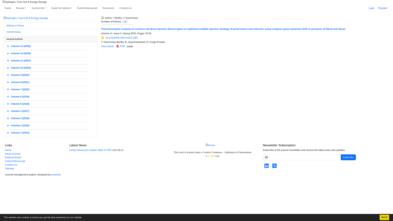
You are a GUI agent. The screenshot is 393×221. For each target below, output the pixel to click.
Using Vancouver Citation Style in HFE (90, 150)
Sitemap (9, 168)
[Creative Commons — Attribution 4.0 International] (212, 145)
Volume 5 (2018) (20, 104)
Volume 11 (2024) (21, 60)
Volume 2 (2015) (20, 125)
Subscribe (348, 157)
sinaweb (56, 174)
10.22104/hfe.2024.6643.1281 (121, 37)
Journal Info (37, 8)
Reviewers (108, 8)
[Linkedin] (266, 166)
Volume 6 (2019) (20, 96)
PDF (126, 46)
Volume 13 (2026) (21, 46)
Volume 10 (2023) (21, 68)
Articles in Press (15, 25)
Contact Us (125, 8)
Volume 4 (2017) (20, 111)
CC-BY (210, 156)
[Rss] (274, 166)
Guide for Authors (60, 8)
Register (382, 8)
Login (371, 8)
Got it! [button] (384, 217)
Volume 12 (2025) (21, 53)
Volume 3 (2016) (20, 118)
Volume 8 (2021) (20, 82)
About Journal (12, 153)
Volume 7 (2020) (20, 89)
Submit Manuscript (87, 8)
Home (7, 8)
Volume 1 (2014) (20, 133)
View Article (107, 46)
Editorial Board (13, 157)
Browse (20, 8)
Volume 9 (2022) (20, 75)
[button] (83, 217)
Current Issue (13, 32)
